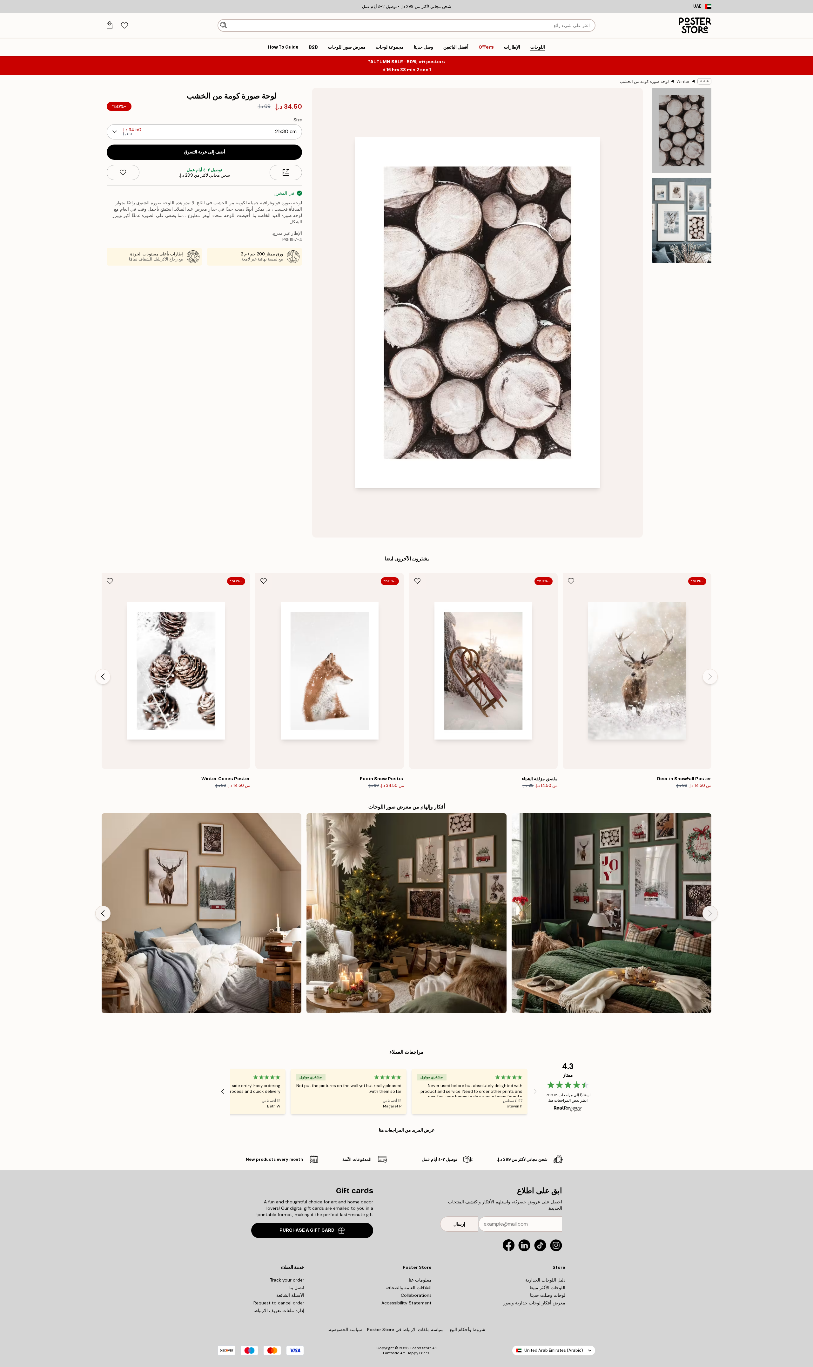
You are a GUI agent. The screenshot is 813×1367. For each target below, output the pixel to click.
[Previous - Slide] (710, 676)
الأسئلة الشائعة (290, 1295)
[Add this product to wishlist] (123, 172)
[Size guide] (286, 172)
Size (297, 120)
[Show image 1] (681, 130)
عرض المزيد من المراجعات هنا (406, 1130)
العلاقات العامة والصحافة (409, 1287)
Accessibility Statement (406, 1303)
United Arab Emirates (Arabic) (553, 1350)
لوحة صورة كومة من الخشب (644, 81)
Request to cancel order (278, 1303)
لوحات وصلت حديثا (547, 1295)
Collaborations (416, 1295)
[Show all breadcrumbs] (704, 81)
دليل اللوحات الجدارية (545, 1280)
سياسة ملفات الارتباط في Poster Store (405, 1329)
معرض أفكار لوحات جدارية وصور (534, 1303)
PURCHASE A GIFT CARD (306, 1230)
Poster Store (420, 1348)
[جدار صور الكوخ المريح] (201, 913)
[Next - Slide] (103, 676)
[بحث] (223, 25)
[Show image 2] (681, 220)
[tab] (124, 25)
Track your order (287, 1280)
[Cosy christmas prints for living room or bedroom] (406, 913)
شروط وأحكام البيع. (467, 1329)
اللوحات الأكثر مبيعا (547, 1287)
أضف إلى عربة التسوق (204, 152)
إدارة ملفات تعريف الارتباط (279, 1310)
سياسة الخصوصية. (345, 1329)
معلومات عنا (420, 1280)
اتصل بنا (296, 1287)
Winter (683, 81)
